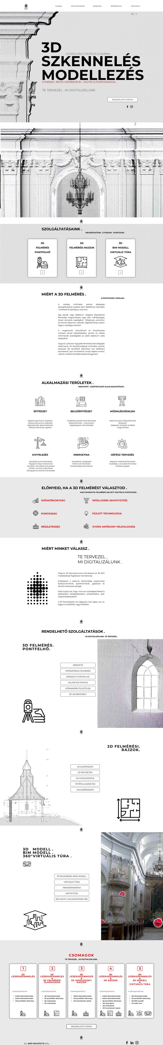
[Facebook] (127, 106)
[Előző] (13, 169)
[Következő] (150, 169)
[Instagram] (131, 106)
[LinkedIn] (132, 1043)
